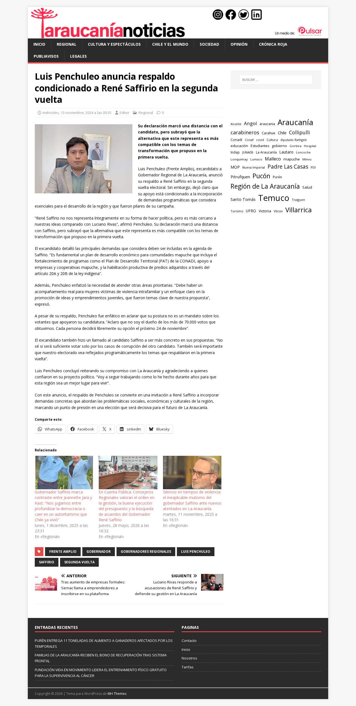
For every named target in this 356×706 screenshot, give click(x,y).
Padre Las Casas (288, 166)
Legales (78, 56)
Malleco (273, 159)
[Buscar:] (276, 79)
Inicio (39, 44)
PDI (313, 167)
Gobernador (98, 551)
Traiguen (298, 200)
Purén (277, 177)
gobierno (279, 145)
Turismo (237, 211)
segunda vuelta (79, 562)
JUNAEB (247, 152)
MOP (235, 167)
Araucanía (295, 122)
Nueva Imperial (253, 167)
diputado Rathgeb (293, 140)
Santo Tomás (243, 199)
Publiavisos (46, 56)
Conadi (236, 139)
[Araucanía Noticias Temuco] (178, 35)
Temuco (273, 197)
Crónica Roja (273, 44)
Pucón (261, 176)
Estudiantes (260, 145)
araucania (267, 123)
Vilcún (278, 211)
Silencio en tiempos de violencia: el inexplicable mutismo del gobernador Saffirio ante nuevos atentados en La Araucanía (192, 500)
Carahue (268, 133)
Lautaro (286, 152)
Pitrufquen (240, 176)
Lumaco (256, 159)
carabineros (245, 132)
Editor (124, 112)
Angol (250, 123)
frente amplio (62, 551)
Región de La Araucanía (265, 186)
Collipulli (299, 132)
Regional (66, 44)
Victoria (265, 210)
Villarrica (298, 209)
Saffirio (46, 562)
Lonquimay (239, 159)
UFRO (251, 210)
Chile (282, 132)
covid (260, 140)
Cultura (272, 140)
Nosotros (189, 658)
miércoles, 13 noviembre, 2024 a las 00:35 (77, 112)
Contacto (189, 640)
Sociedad (209, 44)
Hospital (310, 146)
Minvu (307, 159)
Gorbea (295, 146)
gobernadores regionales (146, 551)
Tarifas (188, 667)
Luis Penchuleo (195, 551)
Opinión (239, 44)
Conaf (249, 140)
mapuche (291, 159)
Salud (307, 187)
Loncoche (303, 152)
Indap (235, 152)
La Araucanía (266, 152)
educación (239, 145)
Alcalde (236, 124)
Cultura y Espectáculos (114, 44)
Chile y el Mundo (170, 44)
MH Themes (117, 693)
